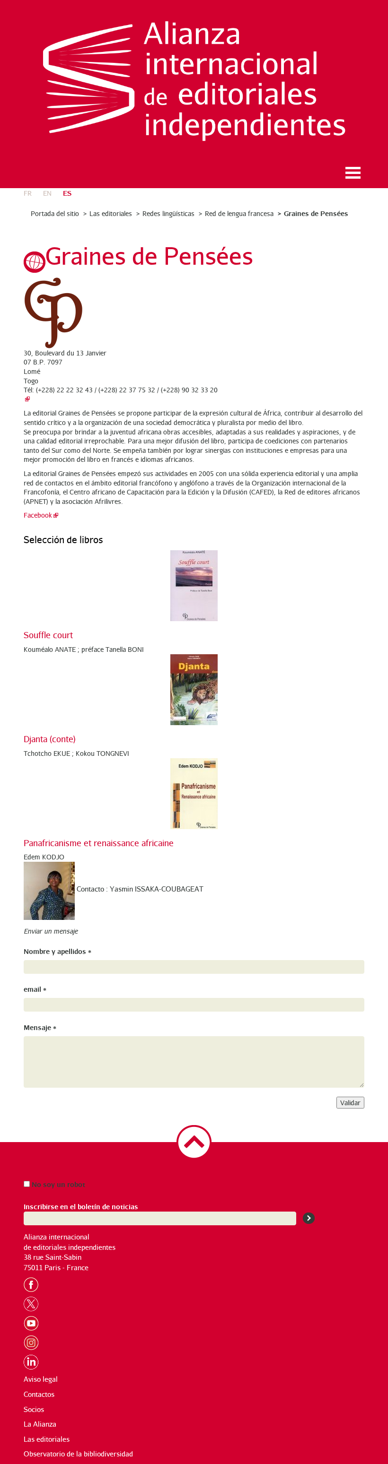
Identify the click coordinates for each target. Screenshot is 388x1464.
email (35, 988)
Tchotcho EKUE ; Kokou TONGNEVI (76, 753)
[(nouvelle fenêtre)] (27, 399)
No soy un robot (57, 1183)
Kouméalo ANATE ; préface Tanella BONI (84, 649)
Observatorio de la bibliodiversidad (78, 1453)
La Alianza (40, 1424)
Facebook (38, 515)
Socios (34, 1409)
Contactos (39, 1394)
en (47, 193)
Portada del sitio (55, 213)
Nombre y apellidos (57, 950)
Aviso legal (41, 1379)
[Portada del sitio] (194, 81)
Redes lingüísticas (168, 213)
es (67, 192)
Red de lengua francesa (239, 213)
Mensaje (40, 1026)
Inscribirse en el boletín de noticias (81, 1206)
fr (28, 193)
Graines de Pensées (316, 212)
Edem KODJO (44, 857)
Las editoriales (110, 213)
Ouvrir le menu (353, 172)
